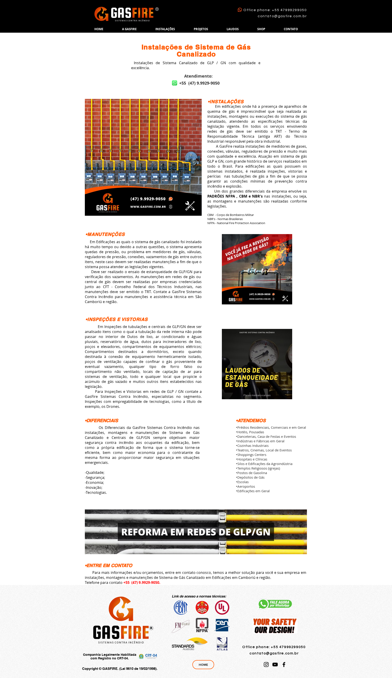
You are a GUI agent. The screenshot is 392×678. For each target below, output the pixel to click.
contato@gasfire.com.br (282, 16)
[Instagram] (266, 664)
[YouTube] (275, 664)
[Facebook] (284, 664)
